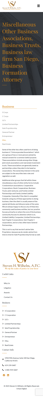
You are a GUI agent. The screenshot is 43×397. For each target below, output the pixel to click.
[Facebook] (4, 375)
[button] (38, 6)
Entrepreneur (7, 136)
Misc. (4, 140)
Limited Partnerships (10, 124)
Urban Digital (21, 389)
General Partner (8, 132)
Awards (7, 292)
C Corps (5, 116)
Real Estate (6, 144)
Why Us (7, 283)
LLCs (4, 120)
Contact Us (8, 297)
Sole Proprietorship (9, 128)
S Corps (5, 112)
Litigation (7, 288)
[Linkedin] (8, 375)
